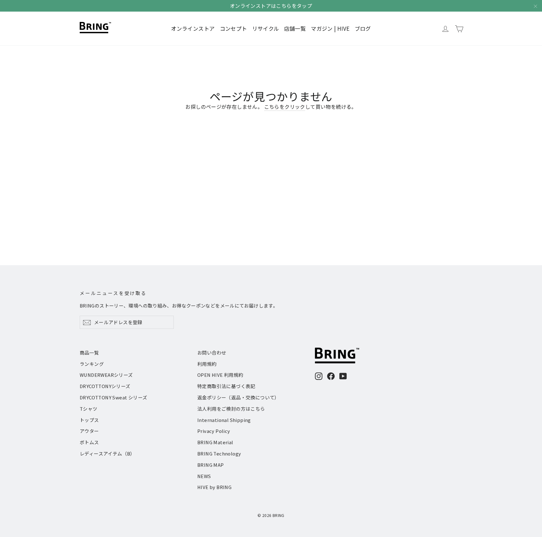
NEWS (204, 476)
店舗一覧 (295, 28)
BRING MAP (210, 464)
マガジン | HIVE (330, 28)
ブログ (363, 28)
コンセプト (233, 28)
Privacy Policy (213, 431)
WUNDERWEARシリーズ (106, 374)
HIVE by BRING (214, 487)
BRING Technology (219, 453)
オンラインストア (193, 28)
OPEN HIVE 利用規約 (220, 374)
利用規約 (207, 364)
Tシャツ (89, 408)
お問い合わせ (211, 352)
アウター (89, 431)
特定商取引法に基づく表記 (226, 386)
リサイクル (265, 28)
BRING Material (215, 442)
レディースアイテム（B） (107, 453)
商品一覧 (89, 352)
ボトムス (89, 442)
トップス (89, 420)
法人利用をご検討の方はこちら (231, 408)
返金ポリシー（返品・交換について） (238, 397)
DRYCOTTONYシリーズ (105, 386)
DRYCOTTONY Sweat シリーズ (113, 397)
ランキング (92, 364)
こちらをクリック (284, 106)
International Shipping (224, 420)
